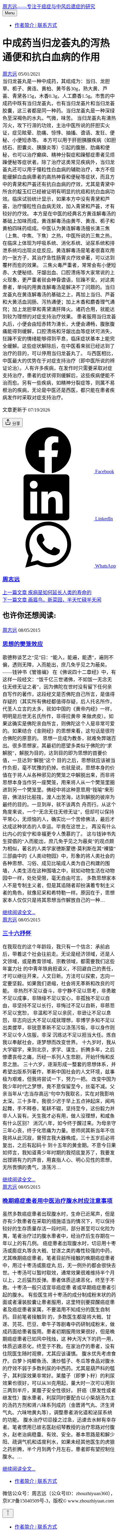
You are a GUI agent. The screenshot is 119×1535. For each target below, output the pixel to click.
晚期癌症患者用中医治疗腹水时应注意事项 (57, 1201)
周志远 (9, 74)
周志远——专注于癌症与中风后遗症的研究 (48, 6)
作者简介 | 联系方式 (36, 25)
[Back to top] (7, 1513)
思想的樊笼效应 (22, 644)
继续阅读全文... (18, 912)
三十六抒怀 (16, 933)
